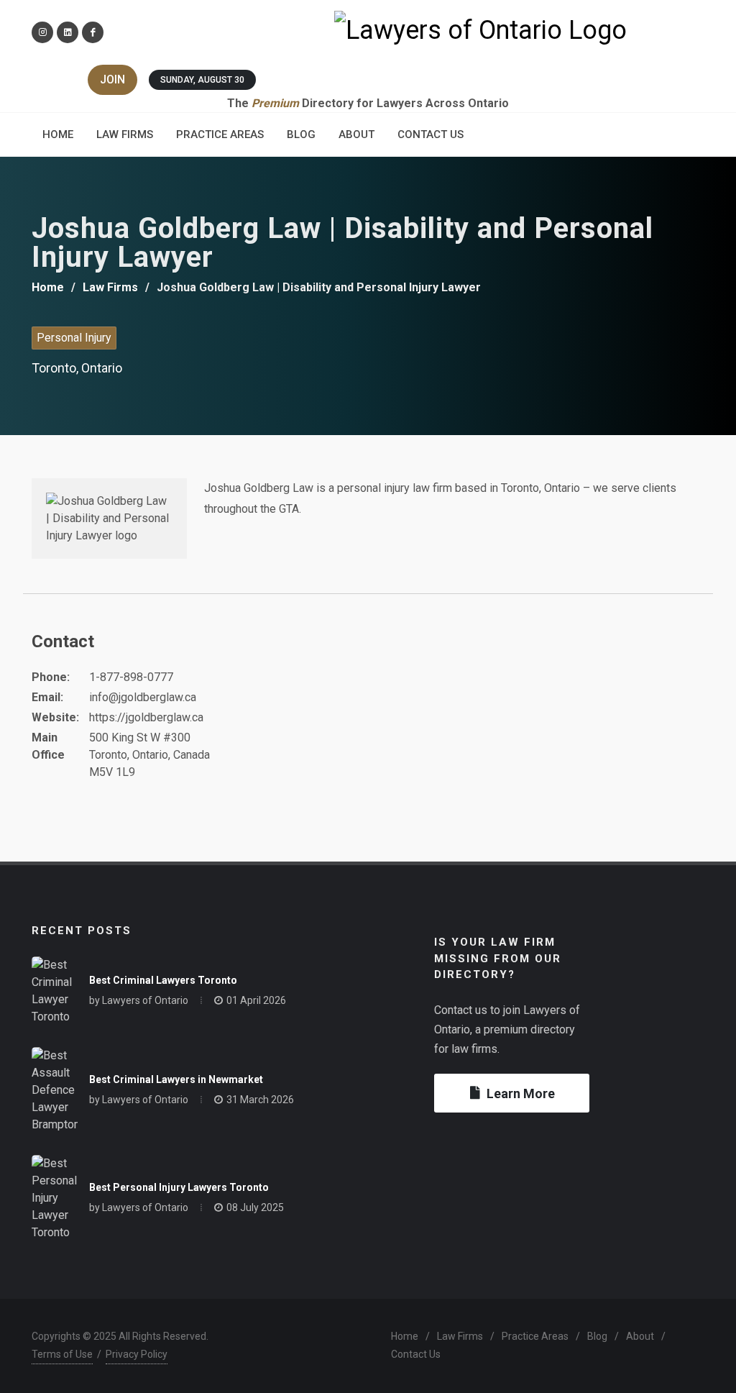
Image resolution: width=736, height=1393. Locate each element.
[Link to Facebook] (93, 32)
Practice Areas (535, 1336)
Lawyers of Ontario (145, 1000)
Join (112, 79)
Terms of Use (62, 1354)
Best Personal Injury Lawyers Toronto (179, 1187)
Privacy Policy (136, 1354)
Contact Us (416, 1354)
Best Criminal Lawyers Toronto (163, 980)
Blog (597, 1336)
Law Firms (110, 287)
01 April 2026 (256, 1000)
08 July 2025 (255, 1207)
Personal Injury (74, 337)
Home (48, 287)
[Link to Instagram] (42, 32)
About (640, 1336)
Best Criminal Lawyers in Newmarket (176, 1079)
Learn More (521, 1093)
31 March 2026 (260, 1099)
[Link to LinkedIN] (67, 32)
